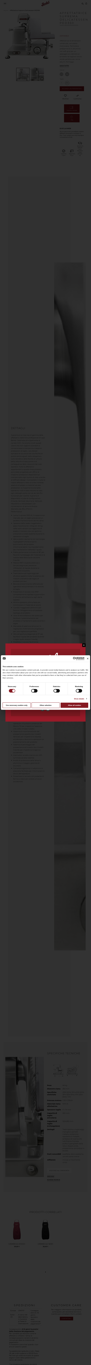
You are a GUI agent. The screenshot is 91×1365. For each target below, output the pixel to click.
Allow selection (45, 705)
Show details (79, 699)
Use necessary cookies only (16, 705)
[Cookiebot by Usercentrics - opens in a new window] (74, 658)
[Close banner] (87, 658)
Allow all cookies (74, 705)
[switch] (34, 691)
